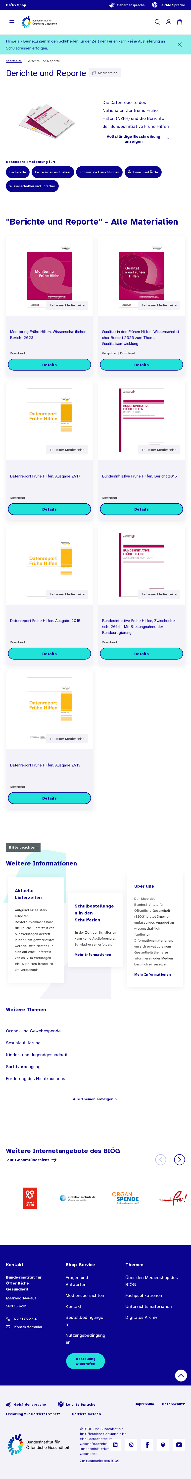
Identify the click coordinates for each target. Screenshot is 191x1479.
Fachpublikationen (143, 1295)
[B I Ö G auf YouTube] (179, 1445)
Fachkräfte (17, 172)
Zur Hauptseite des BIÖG (100, 1460)
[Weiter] (179, 1159)
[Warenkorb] (179, 22)
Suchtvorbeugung (23, 1066)
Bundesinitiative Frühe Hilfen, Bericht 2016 (139, 476)
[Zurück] (160, 1159)
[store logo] (39, 22)
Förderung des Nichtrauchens (35, 1078)
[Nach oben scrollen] (181, 1376)
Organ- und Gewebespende (33, 1031)
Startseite (14, 61)
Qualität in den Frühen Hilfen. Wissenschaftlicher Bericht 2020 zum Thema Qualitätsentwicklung (141, 337)
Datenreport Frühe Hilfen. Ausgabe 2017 (45, 476)
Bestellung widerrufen (86, 1361)
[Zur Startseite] (39, 1444)
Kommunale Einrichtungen (99, 172)
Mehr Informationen (93, 954)
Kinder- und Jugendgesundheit (37, 1054)
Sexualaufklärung (23, 1043)
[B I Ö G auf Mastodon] (163, 1445)
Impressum (144, 1404)
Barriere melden (86, 1414)
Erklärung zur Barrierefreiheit (33, 1414)
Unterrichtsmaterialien (148, 1306)
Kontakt (74, 1306)
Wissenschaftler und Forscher (32, 186)
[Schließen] (179, 44)
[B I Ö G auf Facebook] (147, 1445)
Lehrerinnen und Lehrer (53, 172)
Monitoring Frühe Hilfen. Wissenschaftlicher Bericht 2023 (48, 334)
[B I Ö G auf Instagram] (131, 1445)
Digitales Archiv (141, 1317)
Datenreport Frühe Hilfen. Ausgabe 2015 (45, 620)
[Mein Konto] (168, 22)
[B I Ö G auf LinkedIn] (115, 1445)
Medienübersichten (85, 1295)
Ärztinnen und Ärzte (143, 172)
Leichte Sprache (172, 5)
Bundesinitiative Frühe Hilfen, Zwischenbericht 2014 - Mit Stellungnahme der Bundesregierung (139, 626)
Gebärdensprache (131, 5)
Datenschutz (173, 1404)
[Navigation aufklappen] (12, 22)
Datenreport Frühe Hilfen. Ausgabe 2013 (45, 765)
